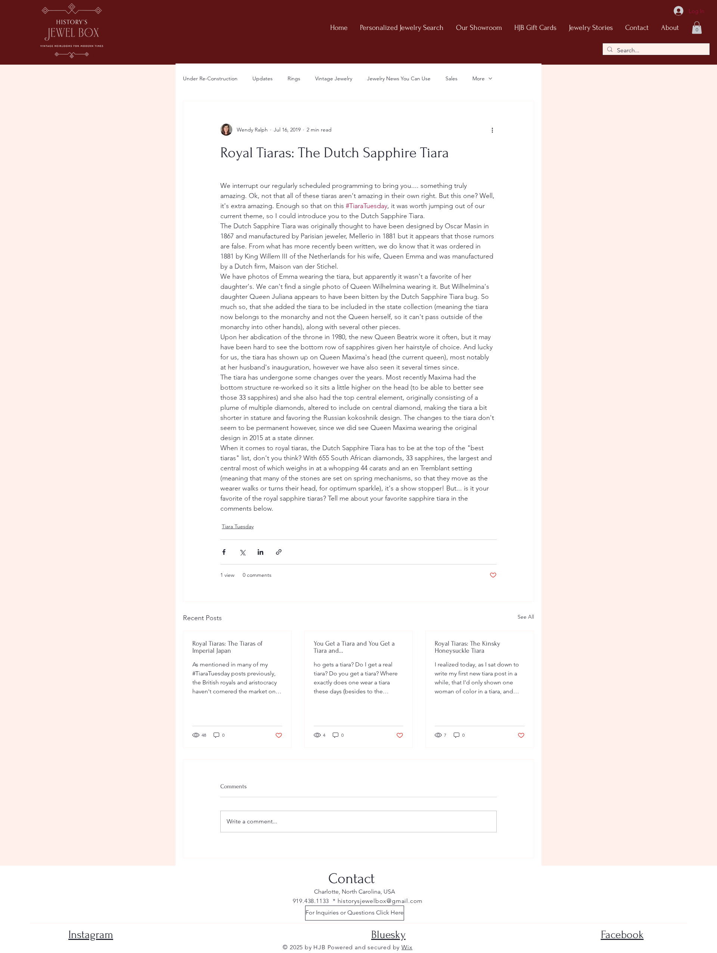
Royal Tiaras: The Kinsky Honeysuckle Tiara (467, 647)
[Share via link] (278, 552)
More (478, 78)
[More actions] (492, 129)
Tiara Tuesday (238, 526)
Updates (262, 78)
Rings (294, 78)
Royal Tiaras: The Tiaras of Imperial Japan (227, 647)
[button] (697, 27)
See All (526, 616)
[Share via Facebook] (223, 552)
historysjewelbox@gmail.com (380, 900)
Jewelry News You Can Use (399, 78)
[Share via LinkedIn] (260, 552)
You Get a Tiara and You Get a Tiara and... (354, 647)
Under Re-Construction (210, 78)
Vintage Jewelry (333, 78)
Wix (406, 947)
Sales (451, 78)
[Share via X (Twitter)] (242, 552)
